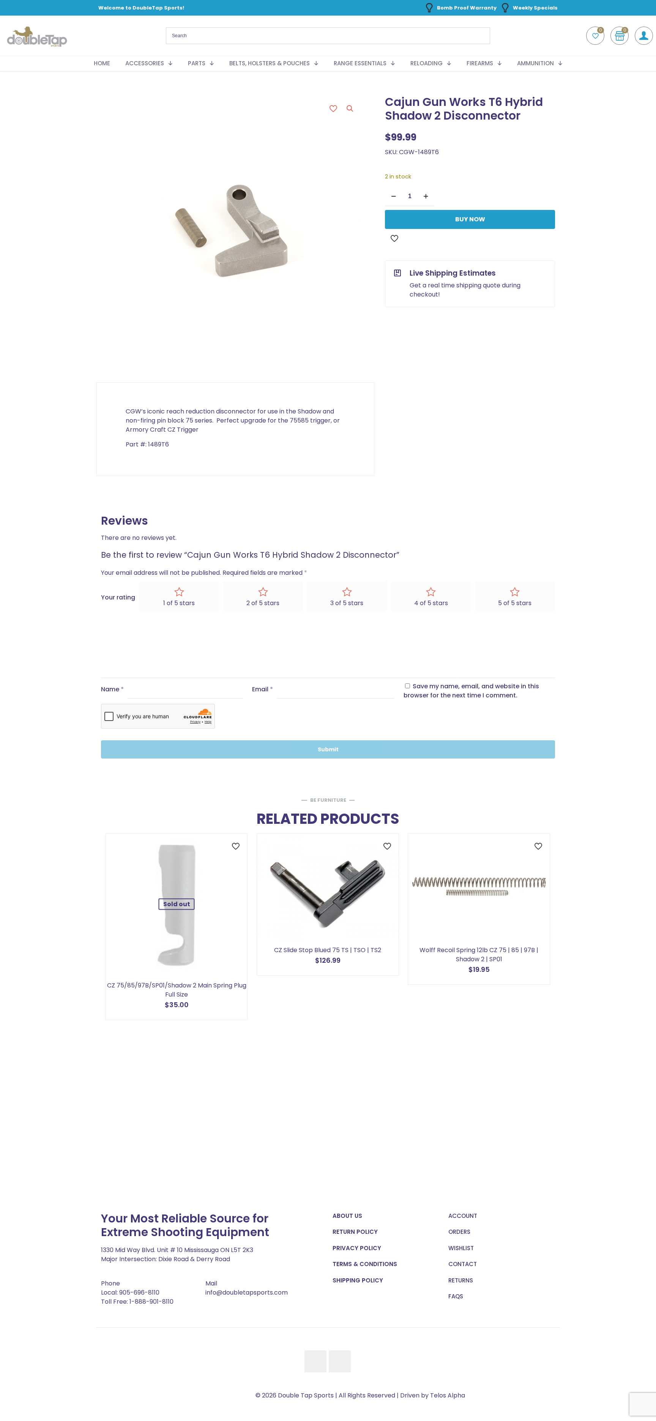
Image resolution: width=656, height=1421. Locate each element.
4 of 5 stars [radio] (431, 603)
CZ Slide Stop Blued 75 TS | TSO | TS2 (327, 950)
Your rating (118, 597)
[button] (350, 108)
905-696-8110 (139, 1292)
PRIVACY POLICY (357, 1248)
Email (262, 689)
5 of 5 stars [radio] (514, 603)
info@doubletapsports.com (246, 1292)
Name (112, 689)
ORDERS (459, 1232)
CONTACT (462, 1264)
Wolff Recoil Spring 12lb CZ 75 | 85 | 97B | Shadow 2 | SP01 (478, 955)
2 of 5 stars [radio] (262, 603)
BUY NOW (470, 219)
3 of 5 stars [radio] (346, 603)
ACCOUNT (462, 1216)
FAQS (455, 1296)
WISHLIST (461, 1248)
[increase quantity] (425, 196)
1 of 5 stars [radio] (179, 603)
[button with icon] (315, 1361)
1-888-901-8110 (151, 1301)
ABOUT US (347, 1216)
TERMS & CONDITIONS (365, 1264)
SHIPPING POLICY (358, 1280)
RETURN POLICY (355, 1232)
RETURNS (460, 1280)
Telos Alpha (447, 1395)
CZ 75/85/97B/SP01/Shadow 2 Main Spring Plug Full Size (176, 990)
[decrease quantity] (393, 196)
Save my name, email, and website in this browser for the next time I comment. (471, 691)
